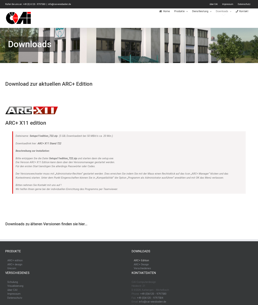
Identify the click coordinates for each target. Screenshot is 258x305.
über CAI (12, 289)
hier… (83, 224)
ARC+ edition (15, 260)
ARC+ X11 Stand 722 (49, 143)
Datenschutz (14, 297)
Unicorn (11, 268)
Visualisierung (15, 285)
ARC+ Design (141, 264)
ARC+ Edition (141, 260)
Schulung (12, 282)
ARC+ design (14, 264)
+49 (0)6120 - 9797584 (150, 297)
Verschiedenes (142, 268)
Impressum (14, 293)
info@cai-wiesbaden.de (59, 4)
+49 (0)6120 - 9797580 (153, 293)
